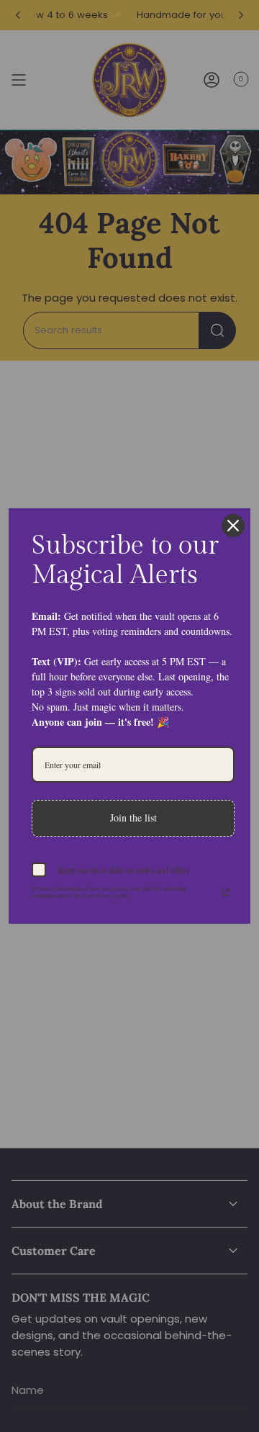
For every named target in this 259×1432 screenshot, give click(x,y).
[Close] (233, 525)
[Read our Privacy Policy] (226, 892)
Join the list (133, 817)
